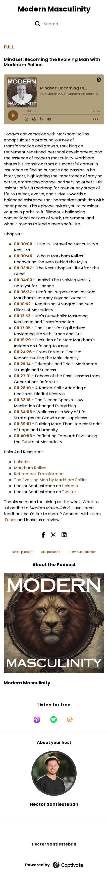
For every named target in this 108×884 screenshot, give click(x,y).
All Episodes (50, 552)
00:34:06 (23, 412)
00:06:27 (23, 292)
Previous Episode (82, 552)
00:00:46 (23, 256)
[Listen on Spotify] (53, 720)
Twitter (69, 492)
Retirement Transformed (39, 474)
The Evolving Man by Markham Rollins (50, 480)
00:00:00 (23, 244)
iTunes (10, 520)
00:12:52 (22, 316)
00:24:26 (23, 352)
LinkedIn (22, 462)
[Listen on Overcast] (70, 720)
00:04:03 (23, 280)
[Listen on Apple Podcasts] (36, 720)
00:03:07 (23, 268)
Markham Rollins (30, 468)
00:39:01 (22, 424)
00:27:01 (22, 376)
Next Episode (22, 552)
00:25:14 (22, 364)
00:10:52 (22, 304)
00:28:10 (22, 388)
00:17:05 (22, 328)
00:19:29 (22, 340)
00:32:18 (22, 400)
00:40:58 (23, 436)
